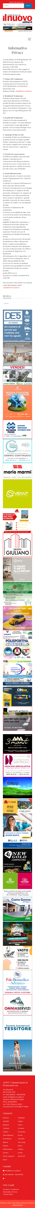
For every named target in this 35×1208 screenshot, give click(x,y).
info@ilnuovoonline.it (23, 91)
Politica (20, 1149)
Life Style (21, 1139)
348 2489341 (9, 1174)
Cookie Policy (8, 1194)
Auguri (20, 1121)
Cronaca (21, 1128)
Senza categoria (8, 1156)
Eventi (20, 1135)
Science (5, 1153)
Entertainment (8, 1135)
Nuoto (20, 1146)
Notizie (5, 1146)
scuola (20, 1153)
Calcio (20, 1125)
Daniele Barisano (17, 1205)
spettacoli (21, 1156)
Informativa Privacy (10, 1192)
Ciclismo (6, 1128)
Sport (5, 1160)
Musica (5, 1142)
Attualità (6, 1121)
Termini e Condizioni (11, 1189)
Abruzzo (6, 1118)
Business (6, 1125)
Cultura (5, 1132)
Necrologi (21, 1142)
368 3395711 (19, 1174)
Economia (21, 1132)
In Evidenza (7, 1139)
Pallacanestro (8, 1149)
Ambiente (21, 1118)
